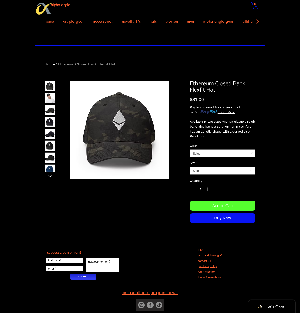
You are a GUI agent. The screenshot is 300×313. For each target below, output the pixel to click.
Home (50, 64)
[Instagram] (141, 305)
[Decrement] (193, 189)
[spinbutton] (200, 189)
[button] (255, 5)
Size (194, 163)
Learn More (226, 112)
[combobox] (222, 153)
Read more (198, 136)
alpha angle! (61, 4)
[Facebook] (150, 305)
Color (194, 146)
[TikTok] (159, 305)
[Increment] (208, 189)
